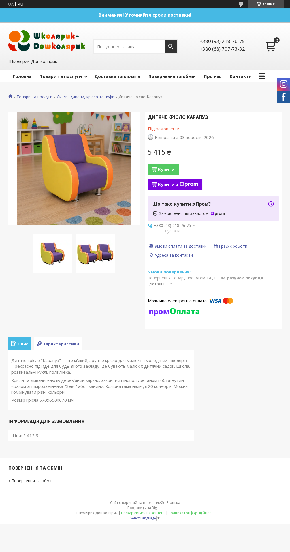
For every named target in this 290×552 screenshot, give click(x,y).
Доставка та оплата (117, 76)
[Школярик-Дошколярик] (46, 40)
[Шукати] (171, 46)
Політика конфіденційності (191, 512)
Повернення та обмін (171, 76)
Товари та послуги (61, 76)
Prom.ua (173, 502)
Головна (22, 76)
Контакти (240, 76)
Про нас (212, 76)
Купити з (168, 184)
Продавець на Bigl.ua (145, 507)
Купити (166, 169)
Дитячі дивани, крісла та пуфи (85, 96)
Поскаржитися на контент (143, 512)
